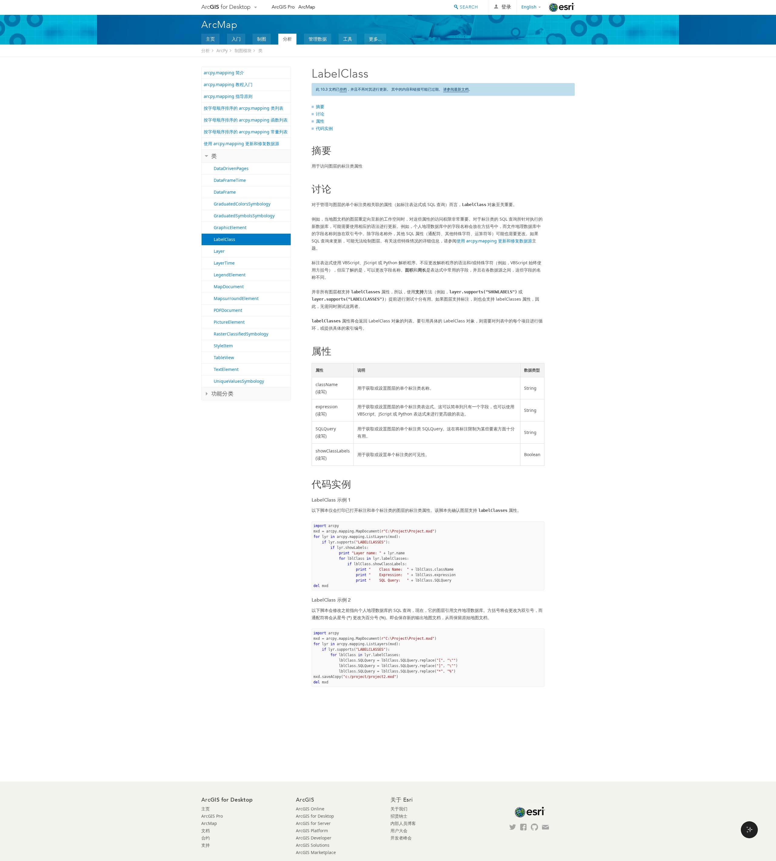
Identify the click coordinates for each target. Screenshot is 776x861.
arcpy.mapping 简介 (224, 72)
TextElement (226, 369)
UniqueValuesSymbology (239, 381)
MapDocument (229, 286)
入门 (236, 39)
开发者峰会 (401, 838)
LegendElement (230, 275)
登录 (506, 7)
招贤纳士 (398, 816)
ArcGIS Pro (283, 7)
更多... (375, 39)
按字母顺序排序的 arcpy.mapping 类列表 (243, 108)
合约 (205, 838)
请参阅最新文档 (456, 89)
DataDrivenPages (231, 168)
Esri (562, 7)
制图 (261, 39)
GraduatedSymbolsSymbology (244, 216)
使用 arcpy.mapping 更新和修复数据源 (241, 143)
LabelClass (224, 239)
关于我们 (398, 809)
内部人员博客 (403, 823)
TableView (224, 357)
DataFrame (225, 192)
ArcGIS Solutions (312, 845)
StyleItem (223, 346)
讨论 (320, 114)
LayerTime (224, 263)
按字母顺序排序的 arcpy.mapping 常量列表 (246, 132)
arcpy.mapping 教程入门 (228, 84)
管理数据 (318, 39)
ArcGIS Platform (312, 830)
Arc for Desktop (226, 6)
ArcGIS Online (310, 809)
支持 (205, 845)
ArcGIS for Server (313, 823)
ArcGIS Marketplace (316, 852)
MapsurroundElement (236, 298)
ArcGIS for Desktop (315, 816)
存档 (343, 89)
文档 (205, 830)
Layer (219, 251)
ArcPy (222, 50)
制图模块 (243, 50)
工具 (347, 39)
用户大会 (398, 830)
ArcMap (306, 7)
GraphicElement (230, 227)
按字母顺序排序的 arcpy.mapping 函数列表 (246, 120)
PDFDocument (228, 310)
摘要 (320, 106)
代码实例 (324, 128)
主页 (210, 39)
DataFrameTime (230, 180)
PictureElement (229, 322)
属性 (320, 121)
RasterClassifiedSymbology (241, 334)
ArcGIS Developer (313, 838)
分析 (287, 39)
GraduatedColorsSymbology (242, 204)
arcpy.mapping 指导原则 (228, 96)
